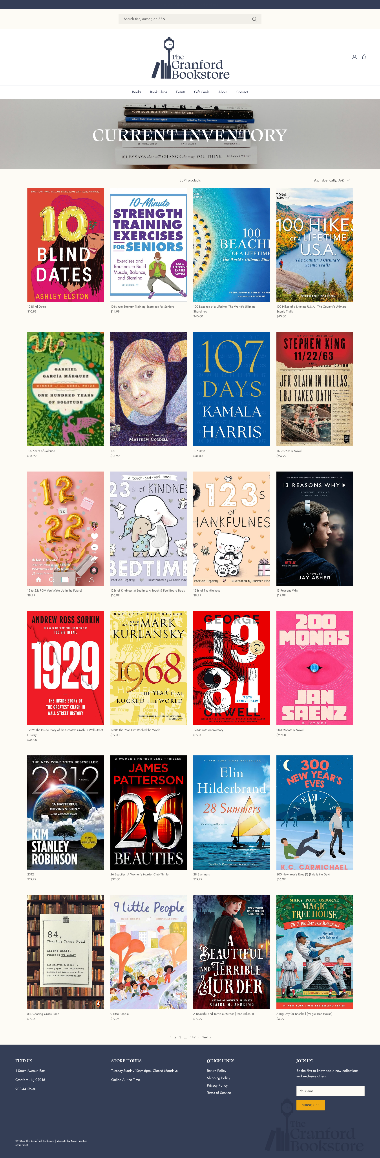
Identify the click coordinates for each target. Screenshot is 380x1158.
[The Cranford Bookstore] (190, 57)
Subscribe (311, 1105)
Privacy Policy (217, 1085)
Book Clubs (158, 91)
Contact (242, 91)
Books (136, 91)
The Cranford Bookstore (40, 1141)
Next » (206, 1037)
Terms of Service (219, 1092)
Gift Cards (201, 91)
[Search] (254, 19)
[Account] (353, 57)
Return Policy (216, 1070)
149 (192, 1037)
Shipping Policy (218, 1077)
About (222, 91)
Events (180, 91)
